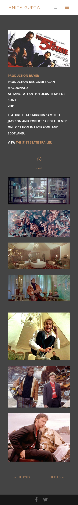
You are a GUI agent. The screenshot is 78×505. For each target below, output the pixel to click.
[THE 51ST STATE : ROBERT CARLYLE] (39, 461)
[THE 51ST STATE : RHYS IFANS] (39, 360)
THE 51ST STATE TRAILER (34, 142)
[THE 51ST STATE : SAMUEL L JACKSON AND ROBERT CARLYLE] (39, 407)
